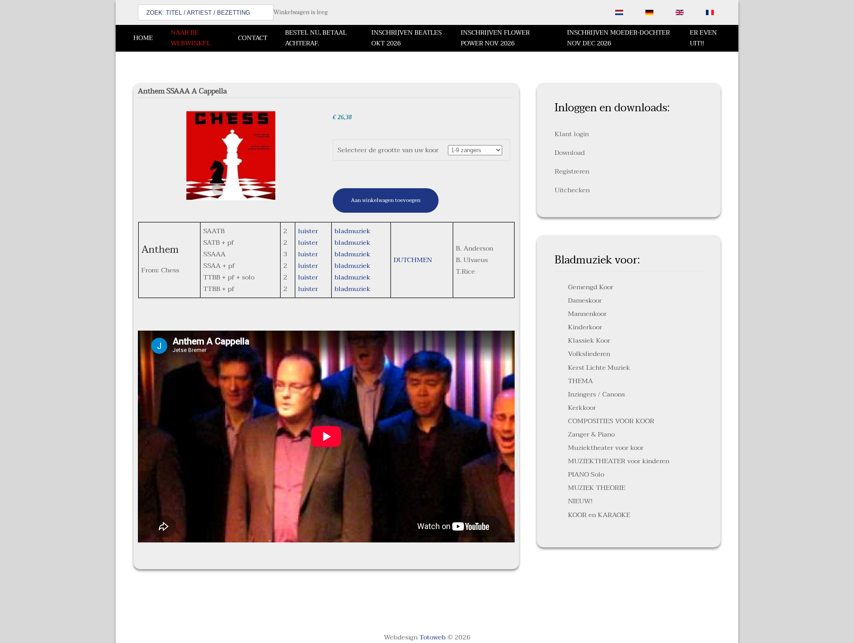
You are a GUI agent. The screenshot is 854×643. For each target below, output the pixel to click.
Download (570, 152)
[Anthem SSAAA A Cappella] (230, 155)
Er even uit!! (703, 38)
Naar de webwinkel (190, 38)
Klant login (572, 134)
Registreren (572, 171)
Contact (252, 38)
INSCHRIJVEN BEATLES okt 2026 (406, 38)
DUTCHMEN (413, 260)
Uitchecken (572, 190)
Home (143, 38)
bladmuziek (352, 231)
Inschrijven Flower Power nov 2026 (495, 38)
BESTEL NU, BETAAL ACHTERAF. (315, 38)
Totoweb (432, 637)
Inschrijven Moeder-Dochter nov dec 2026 (618, 38)
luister (308, 231)
